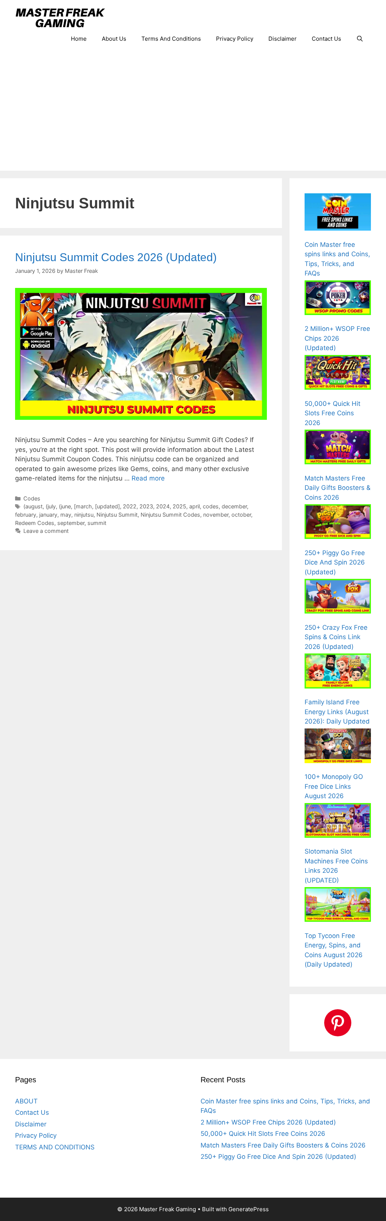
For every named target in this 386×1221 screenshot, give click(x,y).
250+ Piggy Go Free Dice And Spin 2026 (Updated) (335, 562)
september (70, 523)
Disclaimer (282, 38)
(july (51, 506)
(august (33, 506)
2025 (179, 506)
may (65, 514)
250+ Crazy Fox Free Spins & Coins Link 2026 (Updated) (336, 637)
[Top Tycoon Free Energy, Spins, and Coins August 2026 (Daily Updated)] (338, 906)
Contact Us (326, 38)
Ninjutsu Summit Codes (170, 514)
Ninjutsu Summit (117, 514)
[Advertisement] (193, 114)
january (48, 514)
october (241, 514)
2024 (163, 506)
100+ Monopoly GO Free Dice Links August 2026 (334, 786)
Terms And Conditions (171, 38)
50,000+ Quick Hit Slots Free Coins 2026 (332, 413)
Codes (31, 498)
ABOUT (26, 1101)
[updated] (107, 506)
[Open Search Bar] (360, 39)
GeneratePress (248, 1209)
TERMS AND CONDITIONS (55, 1147)
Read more (148, 478)
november (215, 514)
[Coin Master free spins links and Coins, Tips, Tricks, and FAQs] (338, 213)
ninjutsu (83, 514)
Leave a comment (46, 531)
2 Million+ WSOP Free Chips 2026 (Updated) (337, 338)
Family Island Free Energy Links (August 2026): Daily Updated (337, 711)
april (194, 506)
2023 (146, 506)
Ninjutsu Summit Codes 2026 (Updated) (116, 257)
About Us (114, 38)
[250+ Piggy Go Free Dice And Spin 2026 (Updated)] (338, 523)
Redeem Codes (34, 523)
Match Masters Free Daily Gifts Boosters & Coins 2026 (338, 487)
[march (83, 506)
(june (65, 506)
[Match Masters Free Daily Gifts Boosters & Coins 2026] (338, 448)
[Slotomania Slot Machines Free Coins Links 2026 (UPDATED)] (338, 822)
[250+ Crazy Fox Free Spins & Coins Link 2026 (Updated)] (338, 598)
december (234, 506)
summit (96, 523)
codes (211, 506)
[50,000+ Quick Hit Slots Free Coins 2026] (338, 374)
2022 (129, 506)
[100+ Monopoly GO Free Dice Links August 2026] (338, 747)
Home (79, 38)
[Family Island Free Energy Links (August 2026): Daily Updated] (338, 672)
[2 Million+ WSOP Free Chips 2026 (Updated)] (338, 299)
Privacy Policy (234, 38)
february (25, 514)
